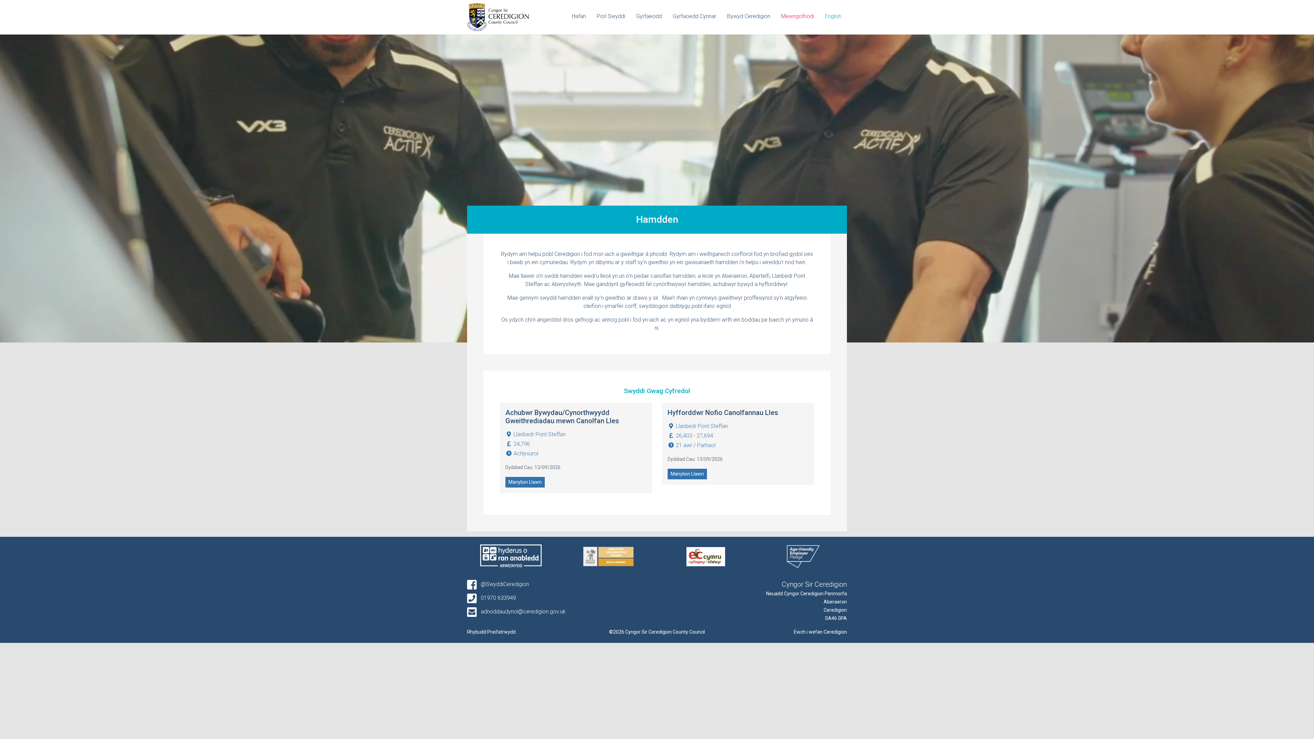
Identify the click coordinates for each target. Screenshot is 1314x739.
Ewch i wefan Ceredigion (820, 632)
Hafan (579, 16)
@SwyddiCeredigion (504, 584)
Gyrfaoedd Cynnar (694, 16)
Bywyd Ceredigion (748, 16)
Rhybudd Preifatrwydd (491, 632)
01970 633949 (497, 598)
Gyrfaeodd (649, 16)
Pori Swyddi (611, 16)
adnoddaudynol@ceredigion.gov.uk (522, 611)
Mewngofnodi (797, 16)
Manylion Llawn (525, 482)
